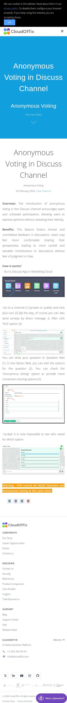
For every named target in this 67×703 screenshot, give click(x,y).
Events (5, 548)
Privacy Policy (8, 701)
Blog (4, 614)
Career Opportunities (13, 543)
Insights (6, 594)
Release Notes (9, 629)
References (8, 578)
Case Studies (9, 588)
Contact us (8, 553)
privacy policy (11, 8)
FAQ (4, 624)
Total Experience (10, 599)
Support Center (10, 619)
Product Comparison (13, 583)
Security (6, 573)
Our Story (7, 537)
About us (57, 640)
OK (9, 22)
